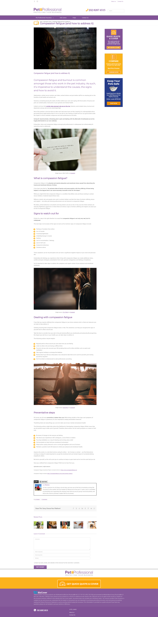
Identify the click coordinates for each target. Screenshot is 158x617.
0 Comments (44, 499)
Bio (37, 481)
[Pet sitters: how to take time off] (65, 522)
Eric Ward (65, 312)
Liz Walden (46, 485)
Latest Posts (44, 481)
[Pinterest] (88, 508)
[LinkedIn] (82, 508)
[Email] (94, 508)
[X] (76, 508)
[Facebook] (34, 1)
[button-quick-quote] (79, 581)
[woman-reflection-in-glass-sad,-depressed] (65, 48)
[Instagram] (37, 1)
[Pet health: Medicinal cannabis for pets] (38, 522)
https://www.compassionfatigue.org (69, 470)
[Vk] (91, 508)
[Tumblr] (85, 508)
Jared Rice (65, 407)
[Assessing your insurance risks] (78, 522)
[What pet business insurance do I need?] (52, 522)
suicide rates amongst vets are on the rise (58, 106)
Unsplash (72, 173)
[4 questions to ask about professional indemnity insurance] (92, 522)
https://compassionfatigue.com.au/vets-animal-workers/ (59, 473)
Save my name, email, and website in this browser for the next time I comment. (57, 563)
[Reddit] (79, 508)
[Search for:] (116, 10)
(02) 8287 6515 (42, 610)
